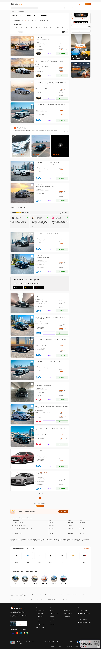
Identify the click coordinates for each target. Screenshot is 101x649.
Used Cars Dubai (39, 613)
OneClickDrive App (54, 613)
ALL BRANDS (85, 548)
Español (76, 646)
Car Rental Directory (40, 624)
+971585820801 (83, 610)
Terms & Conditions (68, 613)
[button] (81, 8)
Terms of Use (67, 616)
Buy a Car (46, 4)
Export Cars (52, 4)
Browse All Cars (40, 506)
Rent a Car (40, 4)
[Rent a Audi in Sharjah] (23, 457)
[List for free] (80, 69)
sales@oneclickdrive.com (85, 622)
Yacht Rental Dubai (40, 627)
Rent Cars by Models (17, 24)
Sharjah (17, 11)
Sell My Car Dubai (40, 619)
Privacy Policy (44, 599)
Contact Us (52, 624)
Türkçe (72, 646)
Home (13, 11)
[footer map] (12, 642)
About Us (52, 610)
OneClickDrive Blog (40, 610)
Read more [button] (13, 226)
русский (68, 646)
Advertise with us (54, 621)
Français (60, 646)
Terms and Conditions (35, 599)
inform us (77, 594)
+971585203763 (83, 619)
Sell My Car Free (80, 4)
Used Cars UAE (39, 616)
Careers (52, 616)
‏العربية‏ (56, 646)
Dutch (64, 646)
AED (63, 31)
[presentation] (65, 131)
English (52, 646)
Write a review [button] (64, 212)
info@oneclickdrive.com (85, 613)
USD (66, 31)
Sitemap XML (53, 619)
